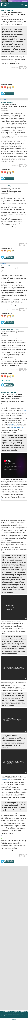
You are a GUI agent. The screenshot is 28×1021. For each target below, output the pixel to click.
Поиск (22, 5)
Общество (3, 10)
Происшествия (5, 392)
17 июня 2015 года (5, 779)
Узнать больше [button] (4, 1015)
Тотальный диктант (15, 58)
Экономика (4, 186)
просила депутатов (13, 424)
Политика (3, 102)
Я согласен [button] (14, 1019)
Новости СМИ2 (3, 99)
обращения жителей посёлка (16, 427)
